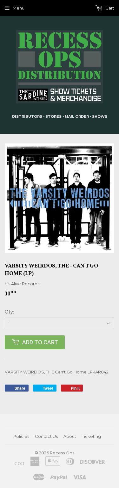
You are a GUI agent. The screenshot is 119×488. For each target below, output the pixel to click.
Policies (21, 436)
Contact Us (46, 436)
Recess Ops (62, 452)
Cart (109, 7)
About (69, 436)
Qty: (9, 312)
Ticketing (91, 436)
